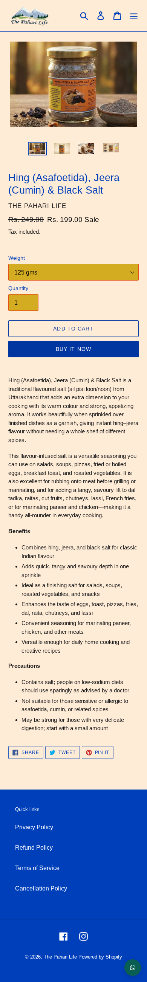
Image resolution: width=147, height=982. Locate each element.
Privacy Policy (34, 827)
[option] (37, 150)
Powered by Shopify (100, 957)
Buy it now (73, 349)
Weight (16, 258)
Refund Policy (34, 847)
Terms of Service (37, 868)
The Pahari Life (60, 957)
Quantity (18, 288)
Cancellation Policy (41, 888)
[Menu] (134, 15)
